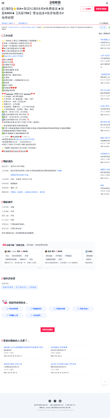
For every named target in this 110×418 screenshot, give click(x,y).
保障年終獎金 (8, 287)
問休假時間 (13, 309)
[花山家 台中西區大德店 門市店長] (71, 368)
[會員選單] (107, 3)
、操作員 (41, 192)
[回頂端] (105, 381)
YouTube (60, 401)
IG (50, 401)
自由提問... (37, 315)
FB (55, 401)
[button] (96, 257)
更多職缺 (23, 23)
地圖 (60, 171)
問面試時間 (60, 309)
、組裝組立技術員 (30, 192)
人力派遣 (22, 27)
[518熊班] (55, 3)
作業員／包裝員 (17, 192)
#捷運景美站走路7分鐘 (19, 175)
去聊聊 (88, 9)
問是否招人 (84, 309)
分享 (104, 27)
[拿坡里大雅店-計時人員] (24, 368)
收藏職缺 (105, 23)
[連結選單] (3, 3)
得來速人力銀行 (30, 27)
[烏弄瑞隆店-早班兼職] (71, 352)
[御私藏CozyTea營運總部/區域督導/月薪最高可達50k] (24, 352)
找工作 (16, 27)
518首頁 (10, 27)
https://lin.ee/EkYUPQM (13, 56)
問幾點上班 (13, 315)
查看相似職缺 (101, 9)
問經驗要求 (37, 309)
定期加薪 (33, 287)
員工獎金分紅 (21, 287)
